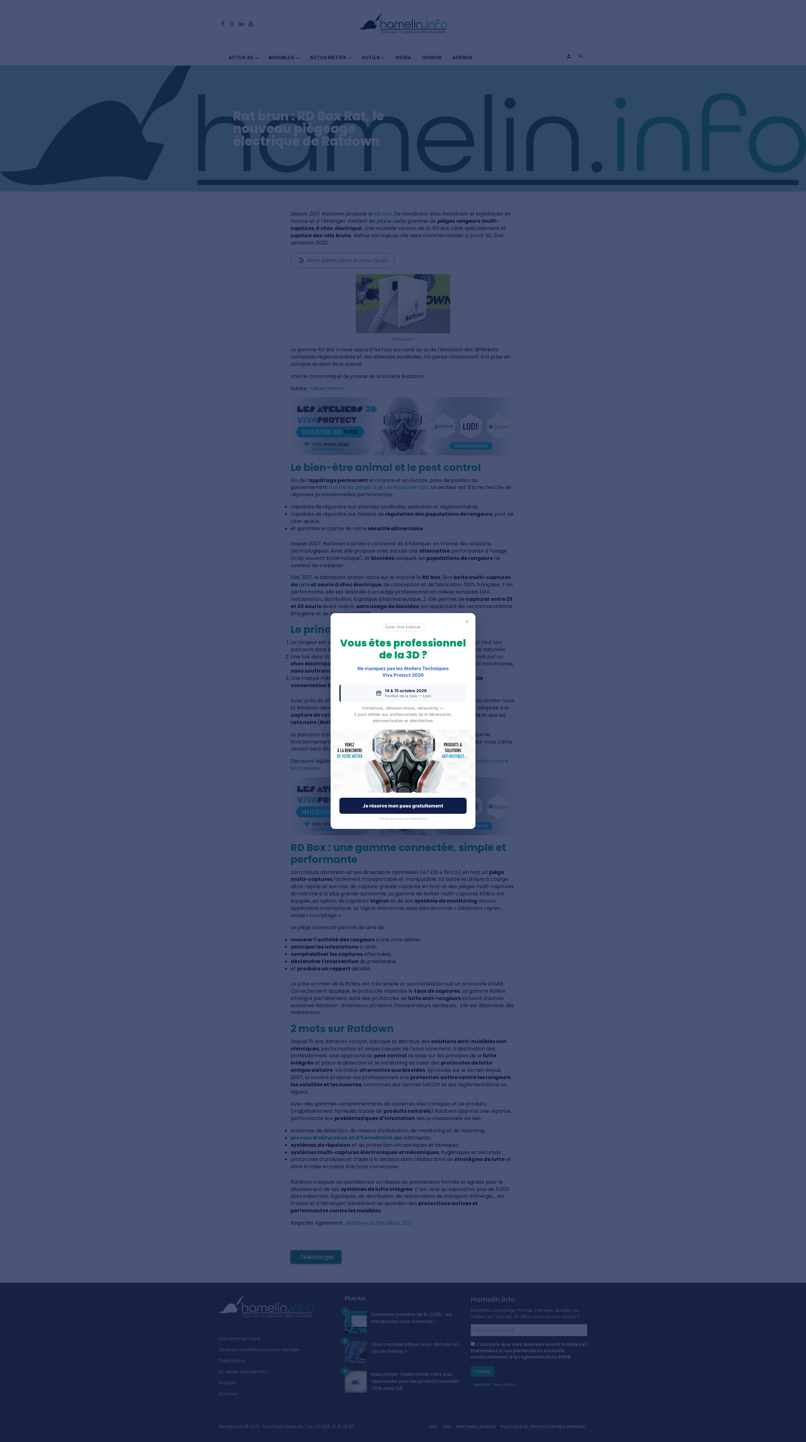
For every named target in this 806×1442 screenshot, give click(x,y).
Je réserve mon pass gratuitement (403, 806)
